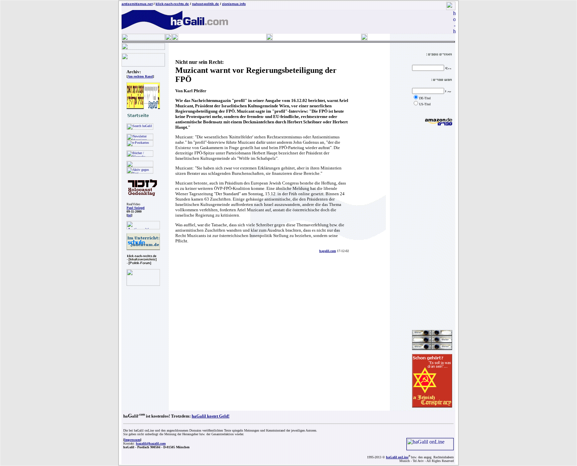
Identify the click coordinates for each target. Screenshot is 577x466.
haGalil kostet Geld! (210, 416)
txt (129, 215)
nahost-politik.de (205, 4)
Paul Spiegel (136, 208)
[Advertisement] (432, 227)
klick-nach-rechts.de (172, 4)
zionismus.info (234, 4)
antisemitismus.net (137, 4)
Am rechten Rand (140, 76)
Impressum (132, 440)
